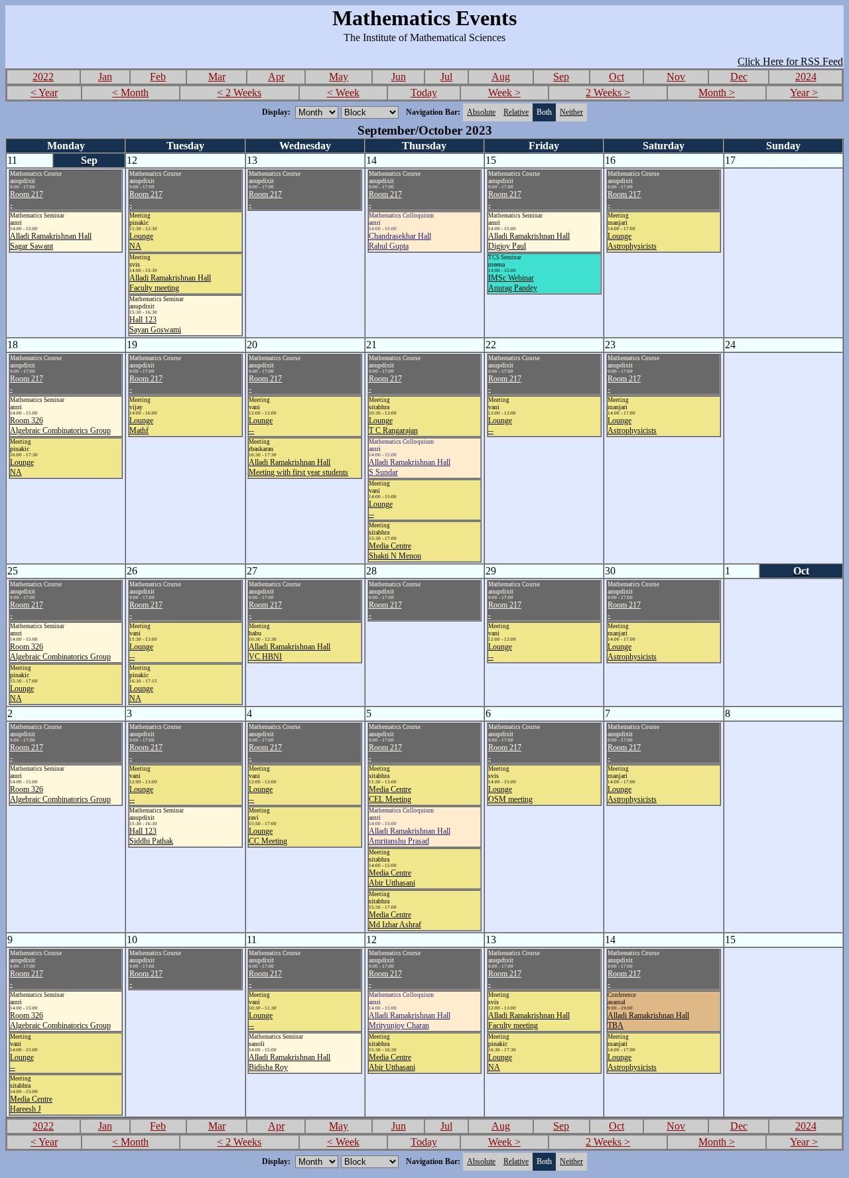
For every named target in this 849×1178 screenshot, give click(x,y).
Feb (158, 76)
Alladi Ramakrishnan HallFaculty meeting (170, 283)
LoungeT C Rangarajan (393, 425)
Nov (676, 76)
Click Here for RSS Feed (790, 61)
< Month (130, 92)
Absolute (481, 112)
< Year (44, 92)
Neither (571, 112)
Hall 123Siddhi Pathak (151, 836)
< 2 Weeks (239, 92)
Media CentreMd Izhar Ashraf (395, 919)
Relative (516, 112)
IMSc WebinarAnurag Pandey (512, 283)
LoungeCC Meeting (268, 836)
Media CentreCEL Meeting (390, 794)
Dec (739, 76)
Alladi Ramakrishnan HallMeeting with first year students (298, 467)
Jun (398, 76)
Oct (616, 76)
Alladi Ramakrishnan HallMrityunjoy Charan (409, 1020)
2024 (805, 76)
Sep (561, 76)
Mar (217, 76)
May (338, 76)
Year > (804, 92)
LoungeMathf (141, 425)
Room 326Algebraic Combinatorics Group (60, 425)
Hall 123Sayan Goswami (155, 324)
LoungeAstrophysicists (632, 241)
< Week (343, 92)
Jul (446, 76)
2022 (43, 76)
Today (424, 92)
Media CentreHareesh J (31, 1104)
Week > (504, 92)
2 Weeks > (608, 92)
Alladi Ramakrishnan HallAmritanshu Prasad (409, 836)
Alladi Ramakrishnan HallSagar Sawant (51, 241)
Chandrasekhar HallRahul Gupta (400, 241)
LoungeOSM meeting (510, 794)
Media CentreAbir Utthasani (392, 877)
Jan (105, 76)
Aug (500, 76)
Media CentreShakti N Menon (395, 550)
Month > (716, 92)
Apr (276, 76)
